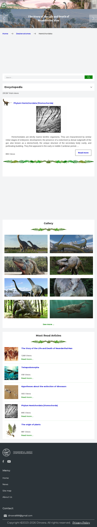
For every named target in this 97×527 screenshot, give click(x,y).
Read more (83, 153)
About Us (7, 497)
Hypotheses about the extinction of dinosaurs (43, 386)
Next (93, 18)
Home (5, 34)
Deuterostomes (23, 34)
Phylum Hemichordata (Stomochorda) (39, 405)
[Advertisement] (48, 56)
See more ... (48, 324)
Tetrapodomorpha (30, 367)
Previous (4, 18)
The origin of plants (31, 424)
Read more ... (27, 359)
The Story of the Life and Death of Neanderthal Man (46, 348)
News (5, 484)
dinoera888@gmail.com (20, 515)
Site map (7, 491)
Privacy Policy (81, 522)
